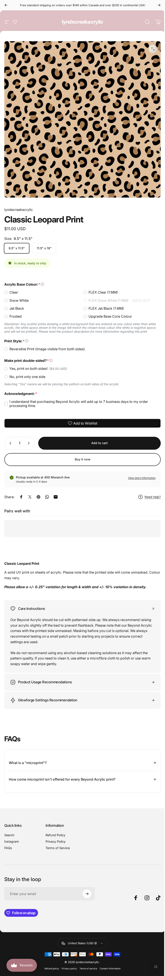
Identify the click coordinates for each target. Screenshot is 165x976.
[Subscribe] (85, 890)
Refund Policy (54, 832)
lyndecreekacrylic (82, 22)
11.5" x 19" (44, 248)
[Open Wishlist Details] (15, 22)
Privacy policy (67, 965)
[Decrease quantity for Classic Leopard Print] (9, 443)
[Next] (159, 5)
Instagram (11, 838)
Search (9, 832)
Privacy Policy (55, 838)
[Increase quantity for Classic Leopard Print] (30, 443)
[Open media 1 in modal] (153, 49)
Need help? (153, 497)
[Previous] (6, 5)
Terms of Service (57, 845)
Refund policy (50, 965)
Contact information (108, 965)
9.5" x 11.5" (17, 248)
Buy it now (82, 459)
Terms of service (87, 965)
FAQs (8, 845)
